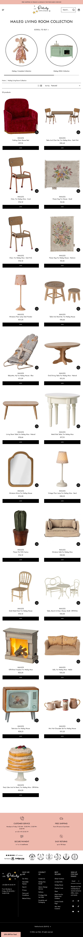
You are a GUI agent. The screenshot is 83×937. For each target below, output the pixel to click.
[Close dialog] (77, 441)
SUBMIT (22, 510)
